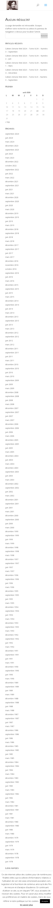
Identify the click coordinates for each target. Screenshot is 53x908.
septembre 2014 (12, 305)
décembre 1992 (11, 635)
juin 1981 (9, 814)
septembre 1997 (12, 563)
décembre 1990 (11, 667)
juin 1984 (9, 770)
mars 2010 (9, 376)
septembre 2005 (12, 444)
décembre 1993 (11, 623)
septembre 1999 (12, 535)
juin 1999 (9, 539)
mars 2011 (9, 360)
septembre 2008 (12, 396)
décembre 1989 (11, 682)
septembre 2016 (12, 273)
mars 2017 (9, 257)
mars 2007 (9, 420)
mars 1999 (9, 543)
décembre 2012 (11, 332)
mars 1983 (9, 790)
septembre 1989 (12, 686)
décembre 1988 (11, 698)
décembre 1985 (11, 746)
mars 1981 (9, 818)
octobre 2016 (10, 269)
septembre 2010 (12, 368)
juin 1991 (9, 658)
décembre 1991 (11, 650)
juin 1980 (9, 829)
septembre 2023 (12, 149)
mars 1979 (9, 849)
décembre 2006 (11, 424)
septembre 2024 (12, 134)
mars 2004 (9, 464)
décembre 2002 (11, 484)
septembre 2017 (12, 249)
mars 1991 (9, 663)
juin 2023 (9, 153)
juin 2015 (9, 293)
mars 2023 (9, 157)
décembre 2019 (11, 213)
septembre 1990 (12, 670)
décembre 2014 (11, 301)
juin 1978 (9, 861)
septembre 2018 (12, 233)
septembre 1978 (12, 857)
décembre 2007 (11, 408)
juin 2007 (9, 416)
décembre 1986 (11, 730)
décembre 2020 (11, 197)
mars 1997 (9, 571)
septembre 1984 (12, 766)
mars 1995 (9, 603)
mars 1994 (9, 619)
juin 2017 (9, 253)
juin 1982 (9, 798)
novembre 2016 (11, 265)
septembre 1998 (12, 551)
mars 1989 (9, 694)
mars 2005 (9, 452)
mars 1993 (9, 631)
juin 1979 (9, 845)
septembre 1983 (12, 782)
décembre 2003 (11, 468)
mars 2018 (9, 241)
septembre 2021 (12, 185)
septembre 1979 (12, 841)
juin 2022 (9, 173)
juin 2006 (9, 432)
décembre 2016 (11, 261)
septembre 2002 (12, 488)
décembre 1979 (11, 837)
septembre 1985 (12, 750)
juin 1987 (9, 722)
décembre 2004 (11, 456)
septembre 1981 (12, 810)
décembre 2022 (11, 161)
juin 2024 (9, 138)
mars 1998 (9, 555)
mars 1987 (9, 726)
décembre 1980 (11, 822)
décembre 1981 (11, 806)
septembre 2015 (12, 289)
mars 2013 (9, 328)
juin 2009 (9, 384)
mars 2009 (9, 388)
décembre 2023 (11, 145)
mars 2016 (9, 281)
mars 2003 (9, 480)
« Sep (7, 122)
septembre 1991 (12, 654)
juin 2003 (9, 476)
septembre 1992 (12, 639)
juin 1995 (9, 599)
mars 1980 (9, 833)
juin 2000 (9, 523)
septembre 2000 (12, 519)
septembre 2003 (12, 472)
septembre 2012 (12, 336)
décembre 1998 (11, 547)
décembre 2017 (11, 245)
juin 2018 (9, 237)
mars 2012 (9, 344)
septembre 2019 (12, 217)
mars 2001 (9, 511)
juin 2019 (9, 221)
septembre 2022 (12, 169)
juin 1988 (9, 706)
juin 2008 (9, 400)
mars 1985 (9, 758)
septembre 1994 (12, 611)
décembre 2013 (11, 316)
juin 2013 (9, 324)
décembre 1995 (11, 591)
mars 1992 (9, 647)
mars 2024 (9, 141)
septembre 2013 (12, 320)
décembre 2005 (11, 440)
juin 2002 (9, 491)
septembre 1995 (12, 595)
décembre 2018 (11, 229)
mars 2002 (9, 495)
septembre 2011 (12, 352)
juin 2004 (9, 460)
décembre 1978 (11, 853)
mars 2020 (9, 209)
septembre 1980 (12, 825)
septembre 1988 (12, 702)
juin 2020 (9, 205)
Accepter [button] (45, 901)
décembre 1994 (11, 607)
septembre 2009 (12, 380)
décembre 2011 (11, 348)
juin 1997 (9, 567)
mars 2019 (9, 225)
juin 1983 (9, 786)
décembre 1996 (11, 575)
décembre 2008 (11, 392)
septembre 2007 (12, 412)
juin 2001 (9, 507)
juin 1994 (9, 615)
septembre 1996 (12, 579)
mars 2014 (9, 313)
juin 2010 (9, 372)
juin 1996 (9, 583)
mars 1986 (9, 742)
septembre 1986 (12, 734)
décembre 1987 (11, 714)
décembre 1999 (11, 531)
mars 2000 (9, 527)
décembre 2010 (11, 364)
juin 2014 (9, 309)
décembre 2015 (11, 285)
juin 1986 (9, 738)
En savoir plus (26, 904)
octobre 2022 (10, 165)
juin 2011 (9, 356)
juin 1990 (9, 674)
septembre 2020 (12, 201)
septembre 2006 (12, 428)
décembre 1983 (11, 778)
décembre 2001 (11, 499)
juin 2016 (9, 277)
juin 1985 (9, 754)
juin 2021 (9, 189)
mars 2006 (9, 436)
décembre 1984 (11, 762)
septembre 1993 (12, 627)
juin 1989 (9, 690)
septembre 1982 (12, 794)
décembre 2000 (11, 515)
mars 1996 (9, 587)
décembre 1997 (11, 559)
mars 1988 (9, 710)
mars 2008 (9, 404)
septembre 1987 (12, 718)
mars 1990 (9, 678)
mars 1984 (9, 774)
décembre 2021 (11, 181)
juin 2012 (9, 340)
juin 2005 (9, 448)
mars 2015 (9, 297)
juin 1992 (9, 643)
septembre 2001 (12, 503)
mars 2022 (9, 177)
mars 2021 (9, 193)
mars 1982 (9, 802)
